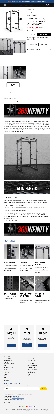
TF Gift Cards (31, 363)
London (5, 374)
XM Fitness (30, 9)
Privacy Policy (31, 371)
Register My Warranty (33, 358)
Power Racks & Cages (14, 220)
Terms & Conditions (32, 369)
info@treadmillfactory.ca (18, 398)
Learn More (29, 39)
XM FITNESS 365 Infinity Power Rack (12, 95)
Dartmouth (6, 380)
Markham (6, 375)
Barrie (5, 369)
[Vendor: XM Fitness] (32, 15)
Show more (13, 84)
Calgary (6, 371)
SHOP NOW (11, 345)
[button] (5, 5)
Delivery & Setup (8, 360)
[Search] (47, 5)
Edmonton (6, 372)
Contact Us (42, 345)
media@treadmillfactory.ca (17, 399)
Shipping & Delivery (8, 358)
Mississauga (7, 379)
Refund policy (30, 409)
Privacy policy (37, 409)
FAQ (5, 365)
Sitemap (29, 375)
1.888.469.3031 (15, 396)
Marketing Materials (32, 365)
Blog (29, 374)
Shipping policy (28, 410)
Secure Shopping (31, 372)
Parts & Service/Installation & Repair (36, 362)
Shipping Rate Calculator (9, 362)
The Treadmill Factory (13, 409)
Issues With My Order (9, 363)
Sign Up (43, 388)
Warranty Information (32, 360)
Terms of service (44, 409)
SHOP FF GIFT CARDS (27, 345)
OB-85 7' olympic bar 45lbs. (10, 98)
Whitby (5, 377)
